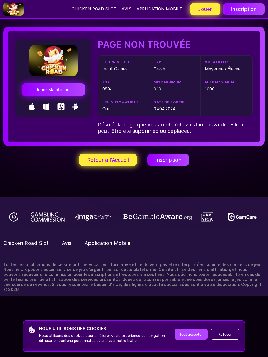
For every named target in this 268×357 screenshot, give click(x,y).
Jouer (205, 9)
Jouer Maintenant (53, 89)
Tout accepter (191, 334)
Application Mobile (159, 9)
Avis (126, 9)
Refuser (225, 334)
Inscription (244, 9)
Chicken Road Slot (94, 9)
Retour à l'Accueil (108, 160)
